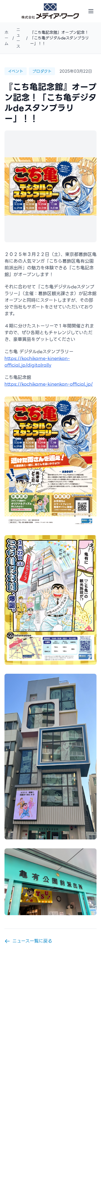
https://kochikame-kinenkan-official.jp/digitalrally (37, 362)
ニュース (18, 38)
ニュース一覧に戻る (32, 941)
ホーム (6, 38)
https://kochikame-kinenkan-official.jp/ (48, 384)
